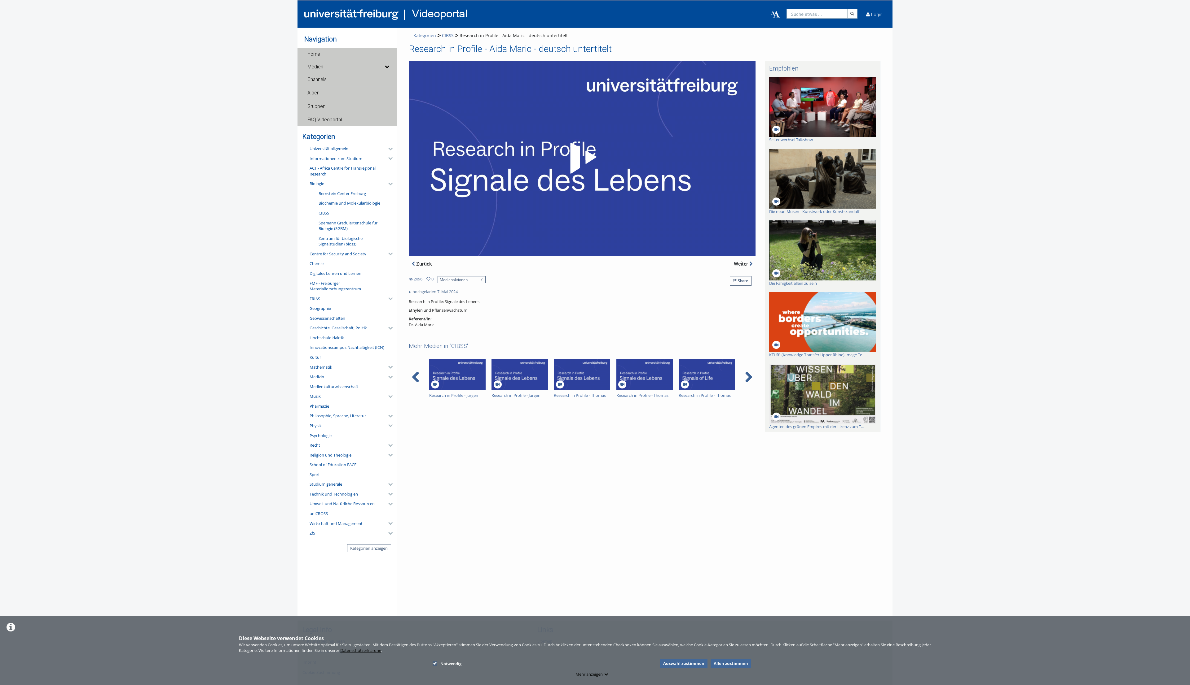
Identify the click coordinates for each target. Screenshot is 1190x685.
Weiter (741, 263)
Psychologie (321, 435)
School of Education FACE (333, 464)
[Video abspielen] (582, 158)
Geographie (320, 308)
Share (742, 281)
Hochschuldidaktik (327, 337)
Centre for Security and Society (338, 254)
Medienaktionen (454, 279)
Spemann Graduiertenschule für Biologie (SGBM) (348, 226)
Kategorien (424, 35)
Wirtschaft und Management (336, 523)
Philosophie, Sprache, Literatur (338, 415)
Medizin (317, 376)
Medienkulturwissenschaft (334, 386)
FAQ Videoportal (324, 120)
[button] (347, 54)
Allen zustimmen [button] (731, 663)
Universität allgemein (329, 148)
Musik (315, 396)
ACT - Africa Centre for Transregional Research (343, 171)
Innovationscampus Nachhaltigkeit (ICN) (347, 347)
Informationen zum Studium (336, 158)
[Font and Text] (775, 14)
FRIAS (315, 298)
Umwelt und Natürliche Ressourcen (342, 503)
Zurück (423, 263)
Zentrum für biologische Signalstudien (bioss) (341, 241)
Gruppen (316, 106)
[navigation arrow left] (416, 377)
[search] (817, 14)
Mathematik (321, 367)
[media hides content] (387, 67)
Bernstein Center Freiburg (342, 193)
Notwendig (450, 663)
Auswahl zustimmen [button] (683, 663)
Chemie (317, 263)
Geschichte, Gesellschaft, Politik (338, 328)
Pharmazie (319, 406)
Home (313, 54)
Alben (313, 93)
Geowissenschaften (327, 318)
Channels (317, 79)
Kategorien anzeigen (369, 548)
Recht (315, 445)
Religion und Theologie (330, 455)
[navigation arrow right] (748, 377)
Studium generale (326, 484)
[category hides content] (389, 149)
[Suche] (852, 14)
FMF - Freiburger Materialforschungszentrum (335, 286)
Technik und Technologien (334, 494)
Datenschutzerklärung (360, 650)
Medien (315, 67)
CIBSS (324, 213)
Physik (316, 425)
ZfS (312, 533)
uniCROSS (319, 513)
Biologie (317, 183)
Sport (315, 474)
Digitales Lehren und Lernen (335, 273)
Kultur (315, 357)
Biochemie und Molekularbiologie (349, 203)
